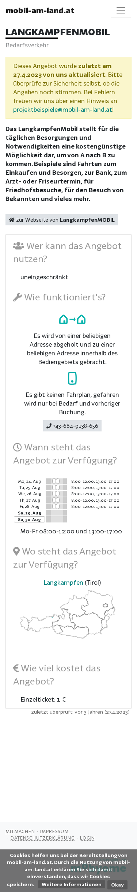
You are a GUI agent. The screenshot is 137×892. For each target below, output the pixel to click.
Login (87, 837)
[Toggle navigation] (121, 10)
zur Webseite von (65, 220)
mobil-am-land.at (40, 10)
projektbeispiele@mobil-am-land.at (62, 109)
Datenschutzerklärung (43, 837)
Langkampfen (63, 582)
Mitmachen (20, 831)
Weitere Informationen (72, 884)
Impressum (54, 831)
